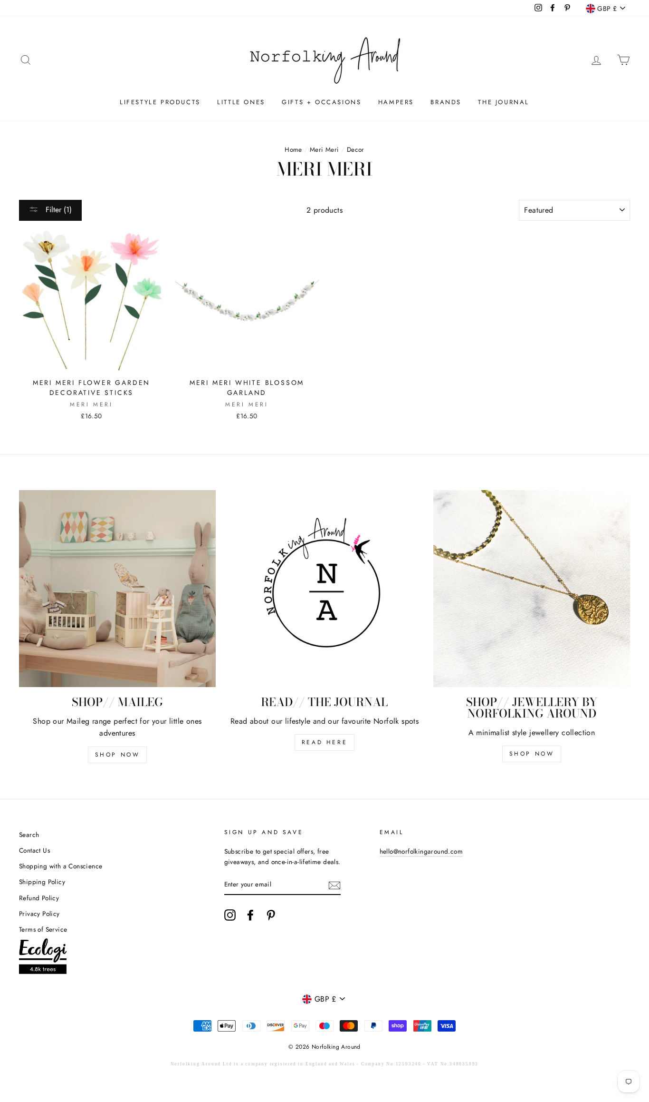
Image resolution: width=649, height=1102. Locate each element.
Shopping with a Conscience (60, 866)
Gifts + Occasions (321, 102)
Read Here (324, 742)
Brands (445, 102)
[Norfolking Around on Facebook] (250, 915)
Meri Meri (324, 149)
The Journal (503, 102)
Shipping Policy (42, 881)
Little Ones (241, 102)
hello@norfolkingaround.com (421, 851)
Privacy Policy (39, 913)
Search (29, 834)
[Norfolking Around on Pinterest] (271, 915)
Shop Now (117, 754)
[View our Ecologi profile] (43, 958)
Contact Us (34, 850)
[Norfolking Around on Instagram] (230, 915)
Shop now (531, 753)
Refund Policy (39, 898)
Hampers (396, 102)
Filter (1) (57, 209)
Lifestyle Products (160, 102)
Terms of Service (43, 929)
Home (293, 149)
